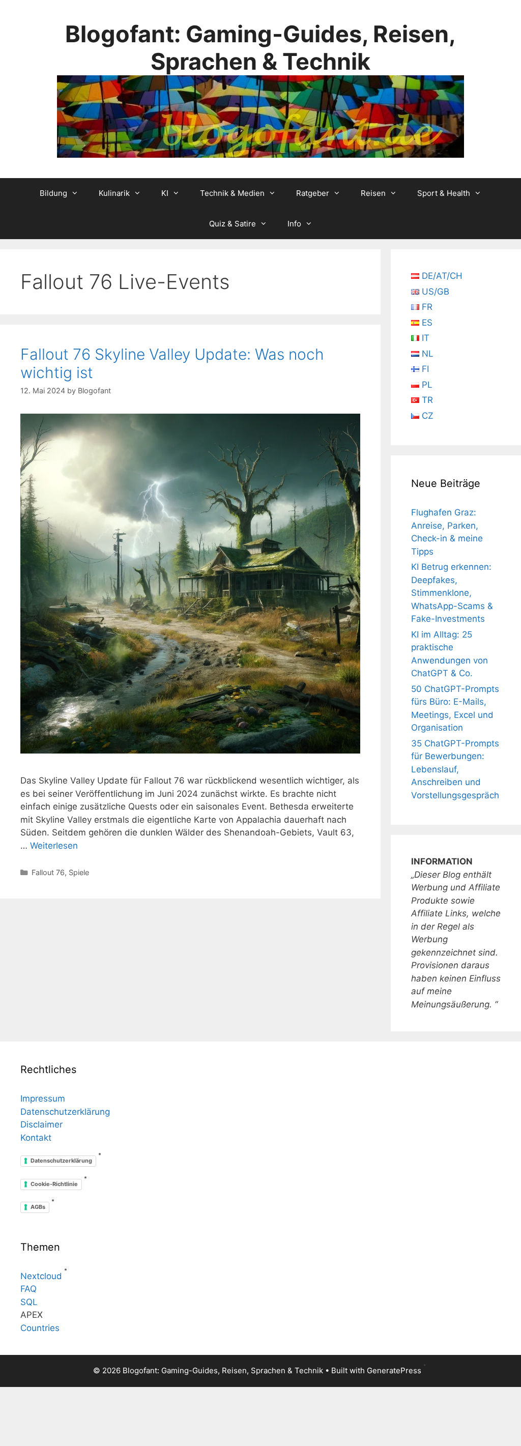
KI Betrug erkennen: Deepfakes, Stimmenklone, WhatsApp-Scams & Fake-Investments (452, 593)
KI (164, 193)
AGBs (38, 1206)
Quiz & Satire (232, 223)
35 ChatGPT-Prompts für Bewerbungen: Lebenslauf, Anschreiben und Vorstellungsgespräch (455, 769)
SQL (29, 1302)
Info (294, 223)
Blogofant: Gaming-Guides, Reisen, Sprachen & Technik (260, 47)
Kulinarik (114, 193)
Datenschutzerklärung (65, 1112)
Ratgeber (312, 193)
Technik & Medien (232, 193)
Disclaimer (41, 1124)
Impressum (42, 1098)
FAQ (28, 1289)
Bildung (53, 193)
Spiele (79, 872)
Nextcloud (41, 1276)
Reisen (373, 193)
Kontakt (35, 1138)
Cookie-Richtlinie (54, 1184)
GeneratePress (394, 1370)
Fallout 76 (48, 872)
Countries (40, 1328)
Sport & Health (443, 193)
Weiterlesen (54, 846)
